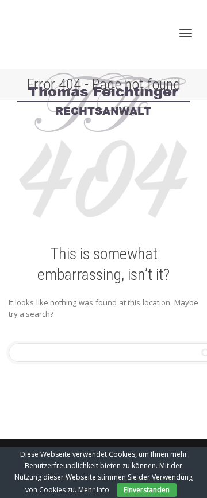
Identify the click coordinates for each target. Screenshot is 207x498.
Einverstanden (147, 490)
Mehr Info (93, 490)
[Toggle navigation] (185, 33)
